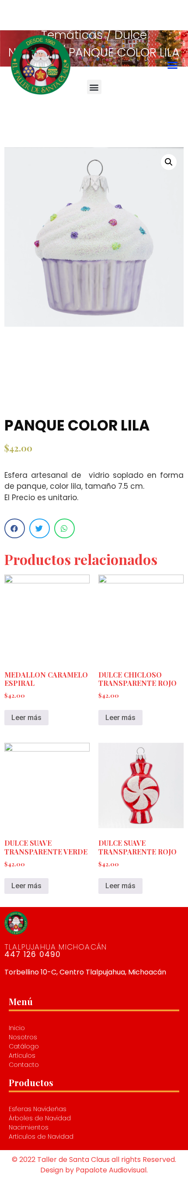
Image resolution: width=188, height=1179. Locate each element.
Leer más (26, 717)
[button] (172, 64)
